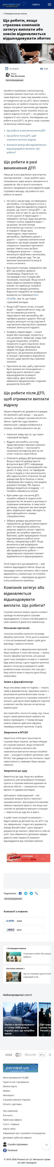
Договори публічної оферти (17, 1137)
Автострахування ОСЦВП (16, 1077)
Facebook (12, 1150)
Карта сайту (9, 1128)
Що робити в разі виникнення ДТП (26, 130)
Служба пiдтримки (18, 1144)
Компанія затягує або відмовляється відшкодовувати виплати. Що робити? (26, 148)
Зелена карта (10, 1086)
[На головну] (20, 1068)
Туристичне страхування (16, 1082)
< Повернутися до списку (15, 13)
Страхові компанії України (16, 1099)
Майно (6, 1090)
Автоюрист (8, 1095)
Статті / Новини (11, 1124)
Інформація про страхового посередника (24, 1133)
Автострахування (14, 80)
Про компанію (10, 1110)
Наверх (46, 1145)
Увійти (36, 4)
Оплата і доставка (12, 1104)
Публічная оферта (12, 1119)
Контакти (8, 1115)
